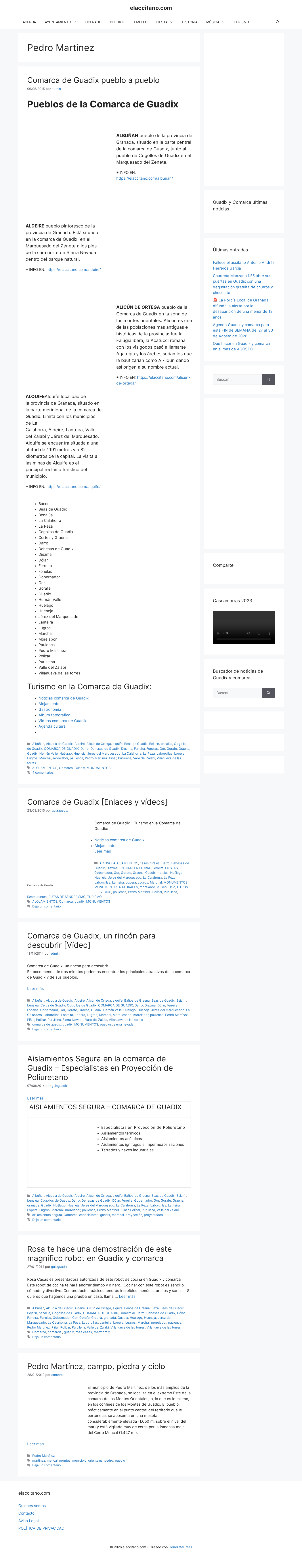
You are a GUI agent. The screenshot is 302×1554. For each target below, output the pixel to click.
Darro (84, 748)
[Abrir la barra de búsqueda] (277, 22)
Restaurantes (37, 897)
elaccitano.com (151, 7)
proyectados (153, 1215)
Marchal (45, 758)
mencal (52, 1460)
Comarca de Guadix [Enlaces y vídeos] (97, 801)
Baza (155, 1308)
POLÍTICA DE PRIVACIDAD (41, 1528)
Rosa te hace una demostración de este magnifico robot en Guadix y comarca (99, 1253)
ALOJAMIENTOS (44, 768)
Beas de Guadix (135, 744)
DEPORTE (117, 22)
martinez (38, 1460)
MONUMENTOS (99, 768)
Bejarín (154, 744)
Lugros (32, 758)
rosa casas (84, 1332)
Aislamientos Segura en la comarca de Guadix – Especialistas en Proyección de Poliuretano (100, 1068)
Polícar (157, 892)
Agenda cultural (52, 726)
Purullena (124, 758)
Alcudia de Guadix (59, 744)
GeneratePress (180, 1547)
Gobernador (103, 872)
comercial (55, 1332)
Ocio (171, 887)
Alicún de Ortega (98, 744)
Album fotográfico (54, 715)
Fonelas (152, 748)
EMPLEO (140, 22)
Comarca (66, 768)
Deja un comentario (46, 906)
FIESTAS (171, 868)
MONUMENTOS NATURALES (116, 887)
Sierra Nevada (73, 1020)
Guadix (32, 753)
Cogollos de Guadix (81, 1005)
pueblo (120, 1460)
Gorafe (172, 748)
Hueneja (80, 753)
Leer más (102, 851)
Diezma (126, 748)
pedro (108, 1460)
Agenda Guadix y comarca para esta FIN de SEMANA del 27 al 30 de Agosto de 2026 (243, 330)
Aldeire (80, 744)
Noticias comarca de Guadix (63, 698)
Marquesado (122, 1015)
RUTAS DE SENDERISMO (66, 897)
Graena (184, 748)
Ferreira (139, 748)
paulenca (76, 758)
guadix (79, 901)
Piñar (112, 758)
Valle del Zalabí (144, 758)
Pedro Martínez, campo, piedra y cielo (96, 1366)
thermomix (102, 1332)
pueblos (106, 1024)
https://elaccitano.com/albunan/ (144, 178)
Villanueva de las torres (126, 1020)
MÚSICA (212, 22)
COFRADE (93, 22)
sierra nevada (124, 1024)
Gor (162, 748)
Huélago (65, 753)
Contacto (26, 1513)
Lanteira (118, 882)
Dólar (161, 1005)
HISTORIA (189, 22)
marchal (118, 1215)
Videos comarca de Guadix (62, 721)
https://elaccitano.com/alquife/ (73, 486)
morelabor (60, 758)
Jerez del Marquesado (103, 753)
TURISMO (241, 22)
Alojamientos (49, 703)
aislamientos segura (47, 1215)
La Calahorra (131, 753)
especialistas (88, 1215)
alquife (117, 744)
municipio (79, 1460)
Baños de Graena (137, 1000)
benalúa (166, 744)
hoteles (162, 872)
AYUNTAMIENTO (58, 22)
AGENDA (29, 22)
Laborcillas (164, 753)
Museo (162, 887)
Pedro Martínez (96, 758)
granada (33, 1205)
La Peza (149, 753)
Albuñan (38, 744)
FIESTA (162, 22)
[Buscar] (268, 379)
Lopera (179, 753)
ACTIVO (105, 863)
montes (65, 1460)
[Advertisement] (246, 108)
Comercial (127, 1313)
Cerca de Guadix (52, 1005)
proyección (134, 1215)
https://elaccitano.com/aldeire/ (73, 269)
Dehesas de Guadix (104, 748)
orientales (95, 1460)
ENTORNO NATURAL (135, 868)
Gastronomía (49, 709)
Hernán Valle (48, 753)
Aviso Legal (28, 1521)
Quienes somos (32, 1505)
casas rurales (150, 863)
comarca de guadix (46, 1024)
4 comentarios (43, 772)
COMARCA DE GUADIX (61, 748)
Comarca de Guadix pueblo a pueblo (93, 80)
